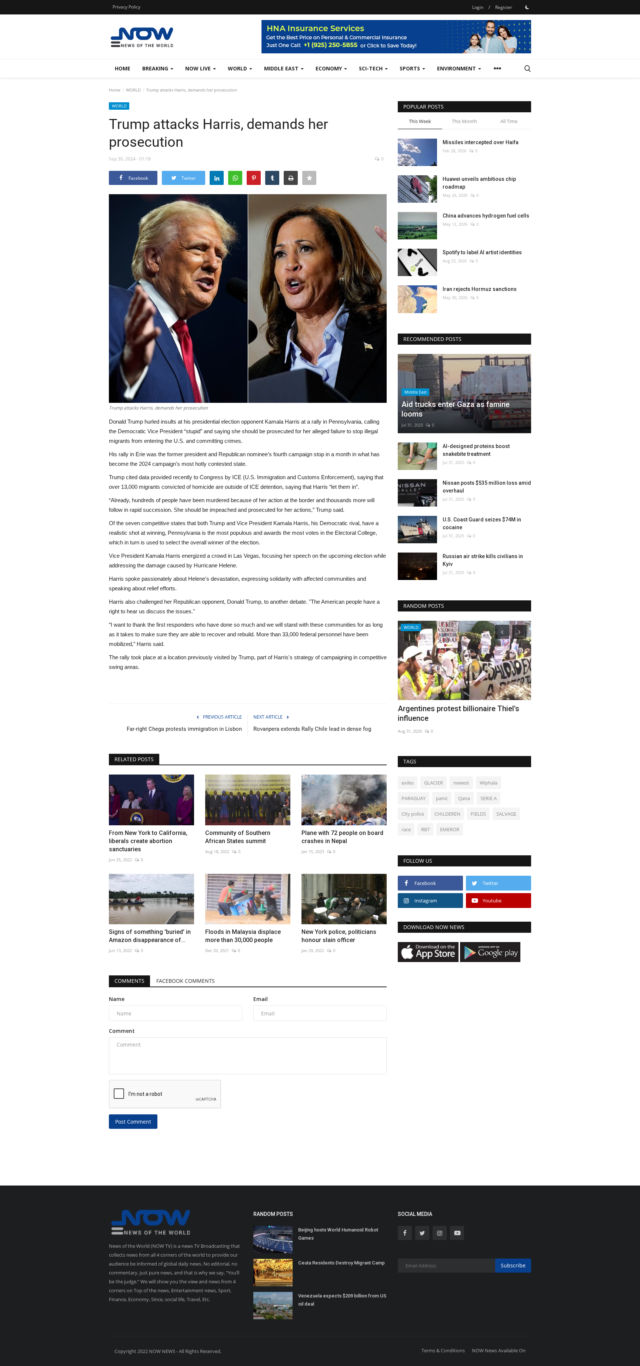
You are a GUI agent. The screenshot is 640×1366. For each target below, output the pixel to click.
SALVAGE (506, 813)
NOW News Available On (499, 1350)
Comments (129, 980)
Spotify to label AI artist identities (482, 252)
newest (461, 782)
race (406, 829)
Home (122, 68)
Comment (122, 1030)
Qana (464, 798)
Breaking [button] (156, 68)
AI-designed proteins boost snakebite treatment (476, 450)
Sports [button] (410, 68)
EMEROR (449, 829)
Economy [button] (329, 68)
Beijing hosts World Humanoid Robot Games (338, 1234)
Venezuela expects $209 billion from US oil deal (342, 1300)
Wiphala (488, 782)
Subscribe (513, 1265)
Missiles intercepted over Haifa (481, 142)
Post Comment (133, 1121)
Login (477, 7)
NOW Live (198, 68)
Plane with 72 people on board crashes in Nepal (342, 837)
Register (503, 7)
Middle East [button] (282, 68)
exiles (407, 782)
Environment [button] (457, 68)
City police (412, 813)
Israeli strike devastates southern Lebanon (454, 713)
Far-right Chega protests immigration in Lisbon (184, 729)
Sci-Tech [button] (371, 68)
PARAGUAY (413, 798)
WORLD (133, 90)
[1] (527, 7)
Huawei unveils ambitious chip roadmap (479, 183)
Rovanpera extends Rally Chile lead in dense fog (312, 729)
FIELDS (478, 813)
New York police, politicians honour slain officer (338, 936)
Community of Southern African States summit (237, 837)
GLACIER (433, 782)
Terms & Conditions (443, 1350)
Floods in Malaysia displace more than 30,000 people (243, 936)
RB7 (425, 829)
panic (442, 798)
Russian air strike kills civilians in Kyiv (483, 560)
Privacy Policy (126, 7)
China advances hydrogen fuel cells (486, 216)
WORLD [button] (238, 68)
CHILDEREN (447, 813)
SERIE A (488, 798)
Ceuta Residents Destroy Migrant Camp (341, 1263)
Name (116, 998)
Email (260, 998)
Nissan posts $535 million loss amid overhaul (487, 487)
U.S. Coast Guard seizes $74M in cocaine (482, 523)
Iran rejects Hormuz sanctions (480, 289)
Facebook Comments (185, 980)
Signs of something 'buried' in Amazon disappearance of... (150, 936)
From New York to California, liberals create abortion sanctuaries (148, 841)
